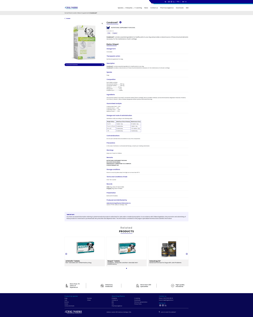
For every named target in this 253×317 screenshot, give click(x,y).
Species (120, 8)
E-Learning (138, 8)
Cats (66, 300)
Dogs (66, 298)
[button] (102, 23)
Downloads (180, 8)
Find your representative (140, 302)
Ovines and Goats (69, 306)
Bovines (67, 302)
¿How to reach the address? (168, 312)
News (146, 8)
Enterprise (128, 8)
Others (89, 300)
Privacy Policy (138, 304)
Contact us (154, 8)
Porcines (89, 298)
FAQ (113, 304)
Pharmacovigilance (167, 8)
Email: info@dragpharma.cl (166, 300)
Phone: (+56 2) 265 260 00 (166, 298)
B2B (187, 8)
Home (66, 13)
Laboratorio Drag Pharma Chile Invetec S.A (119, 203)
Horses (66, 304)
